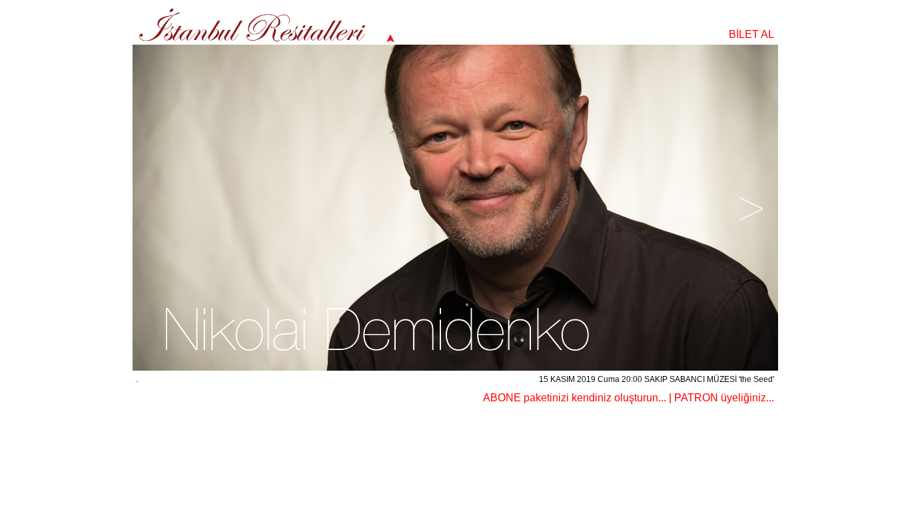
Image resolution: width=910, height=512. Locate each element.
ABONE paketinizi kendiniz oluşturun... (574, 397)
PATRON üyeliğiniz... (724, 397)
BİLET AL (751, 34)
